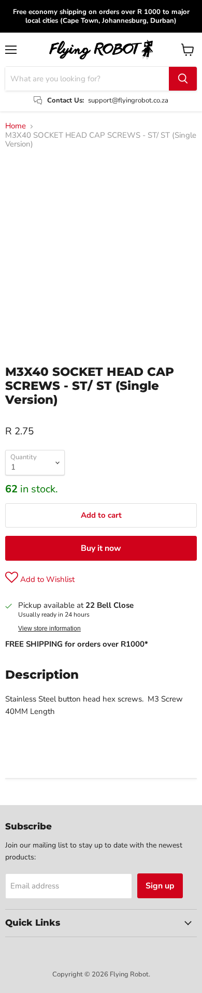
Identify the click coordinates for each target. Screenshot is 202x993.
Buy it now (101, 548)
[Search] (183, 79)
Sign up (160, 886)
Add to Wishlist (46, 579)
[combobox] (87, 79)
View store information (49, 628)
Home (15, 126)
